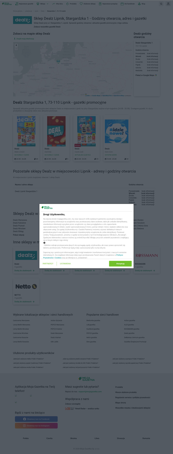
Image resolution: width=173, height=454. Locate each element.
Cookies (58, 258)
